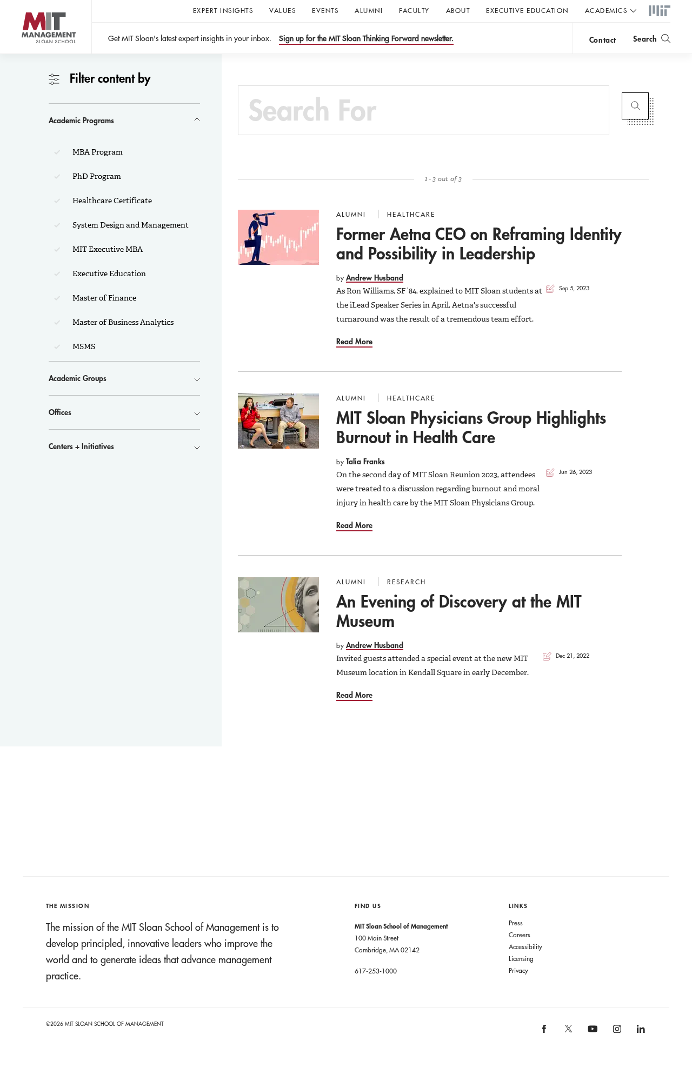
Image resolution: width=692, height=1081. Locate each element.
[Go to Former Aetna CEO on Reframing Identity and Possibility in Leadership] (278, 237)
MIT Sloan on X (567, 1032)
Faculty (414, 10)
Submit (635, 105)
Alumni (369, 10)
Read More (354, 341)
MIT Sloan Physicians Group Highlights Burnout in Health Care (471, 427)
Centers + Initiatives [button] (81, 446)
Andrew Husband (374, 277)
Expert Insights (223, 10)
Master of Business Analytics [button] (122, 322)
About (458, 10)
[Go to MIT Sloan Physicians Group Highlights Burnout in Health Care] (278, 421)
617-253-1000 (376, 970)
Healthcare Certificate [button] (111, 200)
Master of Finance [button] (103, 297)
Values (282, 10)
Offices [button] (60, 412)
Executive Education (527, 10)
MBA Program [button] (97, 152)
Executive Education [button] (108, 273)
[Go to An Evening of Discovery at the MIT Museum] (278, 604)
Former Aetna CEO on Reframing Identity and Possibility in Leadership (479, 243)
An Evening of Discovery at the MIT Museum (459, 611)
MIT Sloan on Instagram (616, 1032)
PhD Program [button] (96, 176)
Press (516, 922)
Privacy (518, 970)
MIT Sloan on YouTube (591, 1034)
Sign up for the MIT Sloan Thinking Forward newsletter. (366, 38)
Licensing (521, 958)
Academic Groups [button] (78, 378)
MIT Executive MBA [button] (107, 249)
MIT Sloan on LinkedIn (640, 1032)
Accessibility (525, 946)
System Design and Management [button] (130, 225)
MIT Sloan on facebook (545, 1032)
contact (602, 40)
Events (325, 10)
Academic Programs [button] (81, 120)
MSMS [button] (83, 346)
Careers (519, 934)
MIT (659, 11)
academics (606, 10)
